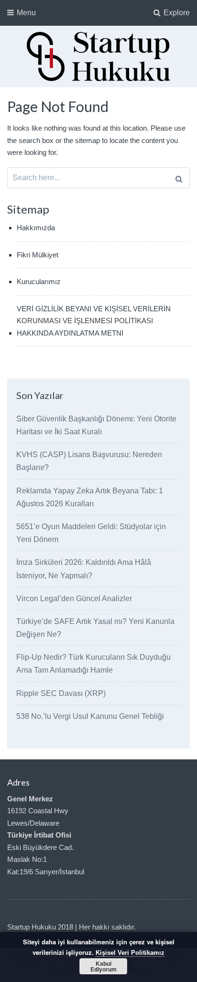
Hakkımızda (36, 228)
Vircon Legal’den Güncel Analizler (74, 598)
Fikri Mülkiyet (37, 255)
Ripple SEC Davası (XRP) (61, 693)
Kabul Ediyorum (103, 966)
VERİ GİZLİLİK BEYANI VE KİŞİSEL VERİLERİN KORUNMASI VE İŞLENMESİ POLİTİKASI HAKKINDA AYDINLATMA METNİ (94, 321)
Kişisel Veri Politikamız (130, 952)
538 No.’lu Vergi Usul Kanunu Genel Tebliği (90, 716)
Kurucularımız (39, 281)
